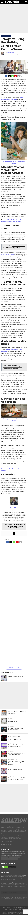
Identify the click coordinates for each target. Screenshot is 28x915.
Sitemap (15, 907)
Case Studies (5, 857)
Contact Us (21, 909)
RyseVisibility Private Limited (19, 913)
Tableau (4, 855)
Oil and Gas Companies (14, 857)
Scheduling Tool (14, 859)
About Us (9, 907)
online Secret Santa (7, 254)
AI (6, 853)
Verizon (9, 855)
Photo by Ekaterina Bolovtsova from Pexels (13, 420)
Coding (3, 853)
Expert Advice (5, 851)
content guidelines (12, 882)
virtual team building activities (12, 98)
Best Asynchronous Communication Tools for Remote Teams (12, 469)
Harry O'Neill (10, 52)
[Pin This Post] (15, 76)
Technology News (14, 851)
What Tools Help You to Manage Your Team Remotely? (11, 221)
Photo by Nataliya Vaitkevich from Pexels (14, 162)
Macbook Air (18, 855)
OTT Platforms (12, 853)
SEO (13, 855)
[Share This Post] (9, 76)
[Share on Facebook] (6, 76)
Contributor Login (13, 909)
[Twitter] (14, 533)
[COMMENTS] (21, 76)
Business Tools (21, 853)
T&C (6, 909)
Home (4, 907)
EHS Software (5, 859)
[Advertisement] (14, 18)
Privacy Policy (21, 907)
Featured (22, 851)
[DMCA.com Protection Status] (8, 868)
